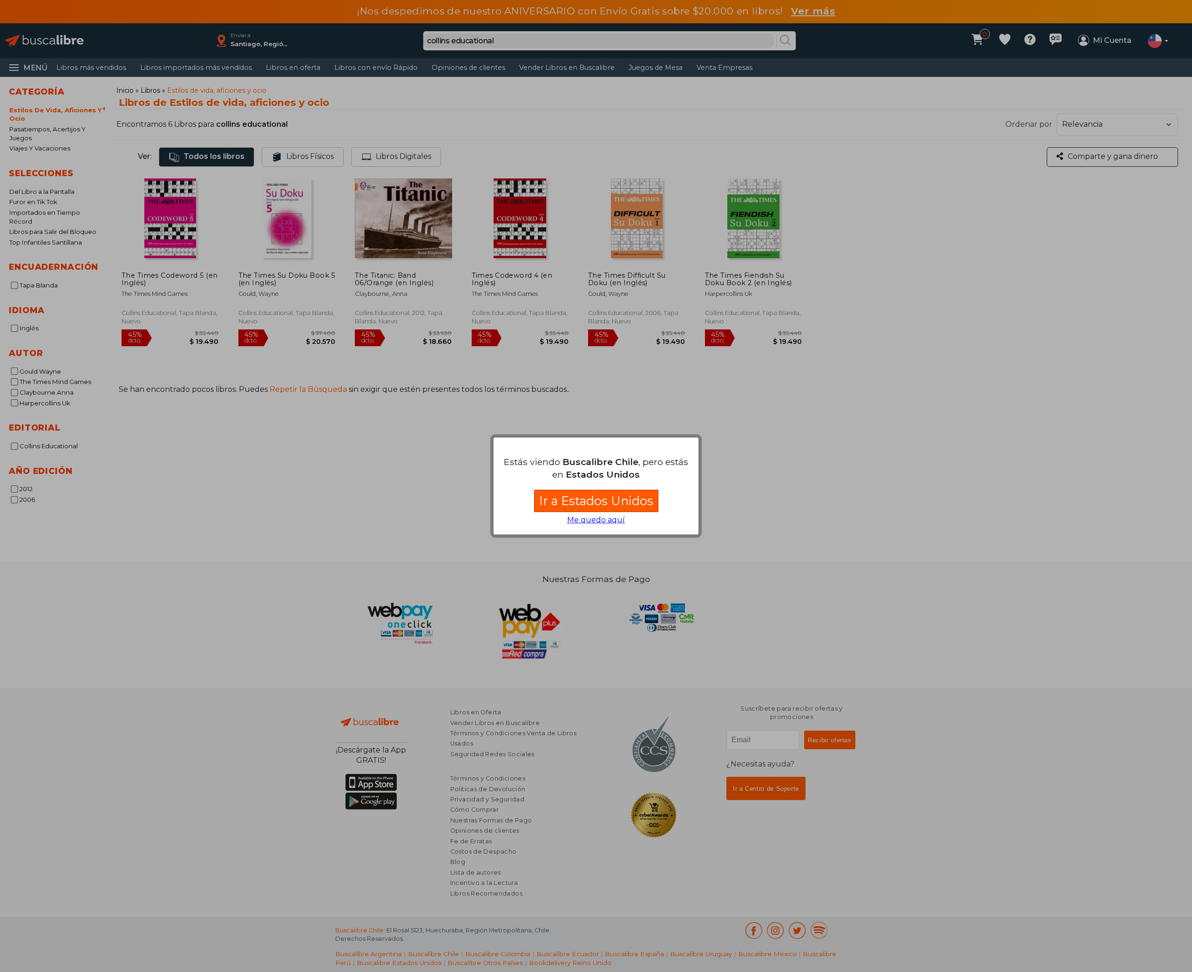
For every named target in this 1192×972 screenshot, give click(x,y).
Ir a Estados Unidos (596, 500)
